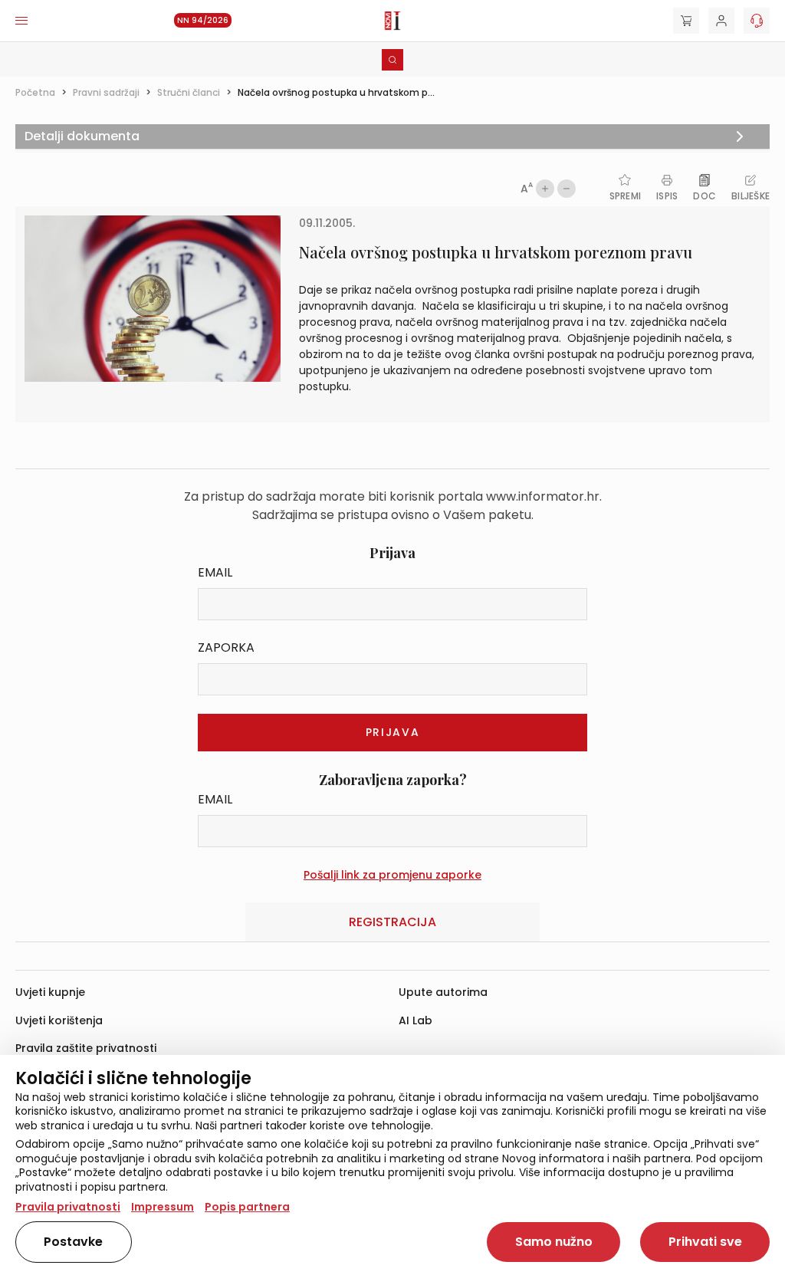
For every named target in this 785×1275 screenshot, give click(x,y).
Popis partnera (247, 1206)
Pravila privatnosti (67, 1206)
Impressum (162, 1206)
